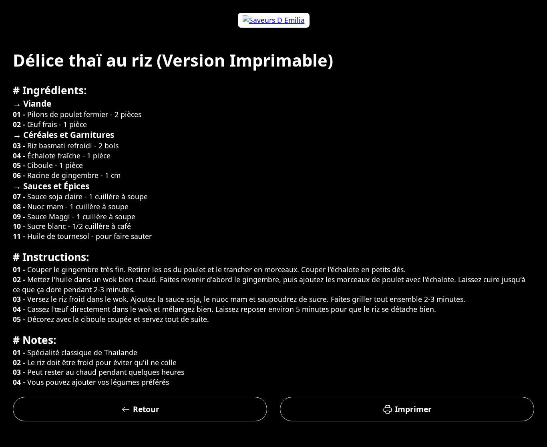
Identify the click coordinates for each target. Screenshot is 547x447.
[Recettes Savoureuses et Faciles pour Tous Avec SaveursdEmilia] (273, 20)
